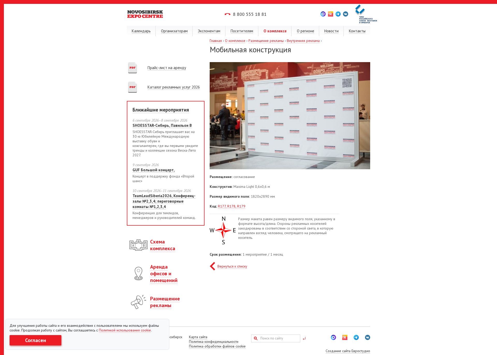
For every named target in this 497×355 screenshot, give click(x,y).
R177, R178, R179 (231, 206)
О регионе (305, 30)
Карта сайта (198, 337)
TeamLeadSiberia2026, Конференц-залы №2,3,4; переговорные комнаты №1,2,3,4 (164, 201)
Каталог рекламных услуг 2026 (174, 87)
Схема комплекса (162, 245)
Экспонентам (209, 30)
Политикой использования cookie (125, 330)
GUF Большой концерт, (154, 169)
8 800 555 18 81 (250, 14)
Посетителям (242, 30)
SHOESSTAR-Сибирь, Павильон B (162, 125)
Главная (216, 40)
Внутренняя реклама (303, 40)
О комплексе (275, 30)
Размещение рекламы (266, 40)
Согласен (35, 340)
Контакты (357, 30)
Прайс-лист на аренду (167, 67)
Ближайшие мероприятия (161, 110)
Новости (331, 30)
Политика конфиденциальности (213, 341)
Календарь (141, 30)
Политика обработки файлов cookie (217, 346)
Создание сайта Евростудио (348, 351)
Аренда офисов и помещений (164, 273)
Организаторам (174, 30)
